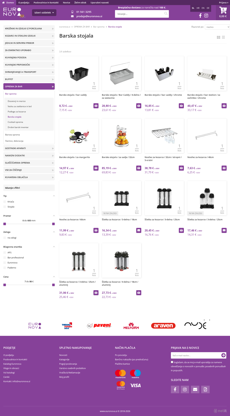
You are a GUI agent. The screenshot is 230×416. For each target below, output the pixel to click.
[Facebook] (200, 15)
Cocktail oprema (15, 122)
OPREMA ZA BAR (13, 86)
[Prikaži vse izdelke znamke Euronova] (35, 325)
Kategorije (64, 359)
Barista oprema (12, 134)
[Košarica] (223, 12)
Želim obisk (80, 2)
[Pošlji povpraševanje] (138, 230)
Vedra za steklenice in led (19, 106)
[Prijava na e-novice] (223, 355)
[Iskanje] (166, 14)
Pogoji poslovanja (68, 363)
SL (193, 8)
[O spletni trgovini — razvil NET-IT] (220, 411)
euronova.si (64, 26)
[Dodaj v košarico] (95, 105)
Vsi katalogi (9, 372)
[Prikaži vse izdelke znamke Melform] (131, 325)
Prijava (223, 2)
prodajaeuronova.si (89, 16)
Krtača (11, 201)
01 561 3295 (83, 11)
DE (208, 8)
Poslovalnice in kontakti (46, 2)
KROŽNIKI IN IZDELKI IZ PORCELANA (23, 28)
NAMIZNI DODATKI (15, 155)
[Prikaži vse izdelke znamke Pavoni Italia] (99, 325)
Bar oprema (11, 93)
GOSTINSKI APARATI (15, 148)
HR (198, 8)
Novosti (63, 355)
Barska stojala (14, 116)
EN (203, 8)
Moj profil (64, 376)
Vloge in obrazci (11, 368)
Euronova (12, 262)
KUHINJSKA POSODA (15, 57)
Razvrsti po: (197, 26)
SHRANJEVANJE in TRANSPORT (20, 71)
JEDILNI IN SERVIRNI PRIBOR (19, 42)
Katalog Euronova (12, 363)
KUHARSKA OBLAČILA (16, 177)
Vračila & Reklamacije (69, 372)
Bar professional (16, 257)
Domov (10, 2)
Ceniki (6, 376)
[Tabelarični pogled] (223, 37)
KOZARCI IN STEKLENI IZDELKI (20, 35)
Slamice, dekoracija (14, 140)
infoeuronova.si (21, 381)
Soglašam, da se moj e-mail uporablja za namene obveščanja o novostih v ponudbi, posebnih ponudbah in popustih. (198, 366)
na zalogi (12, 237)
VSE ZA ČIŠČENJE (13, 169)
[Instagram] (206, 15)
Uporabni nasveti (100, 2)
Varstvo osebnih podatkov (72, 368)
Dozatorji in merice (17, 101)
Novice (66, 2)
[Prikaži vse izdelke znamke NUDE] (195, 325)
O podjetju (23, 2)
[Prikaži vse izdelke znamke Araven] (163, 325)
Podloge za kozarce (17, 111)
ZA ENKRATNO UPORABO (18, 50)
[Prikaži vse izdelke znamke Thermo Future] (67, 325)
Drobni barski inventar (18, 127)
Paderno (12, 267)
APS (9, 252)
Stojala (11, 206)
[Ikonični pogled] (218, 37)
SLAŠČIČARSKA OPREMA (17, 162)
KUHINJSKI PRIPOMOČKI (17, 64)
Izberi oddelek (43, 12)
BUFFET (9, 79)
